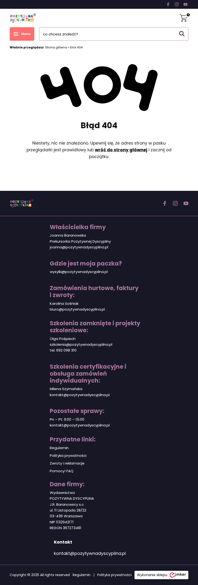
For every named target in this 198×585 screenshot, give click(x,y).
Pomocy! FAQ (61, 470)
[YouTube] (185, 4)
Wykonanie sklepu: (152, 574)
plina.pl (98, 309)
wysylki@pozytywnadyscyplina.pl (79, 271)
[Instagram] (177, 4)
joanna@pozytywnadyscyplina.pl (79, 247)
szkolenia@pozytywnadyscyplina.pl (81, 344)
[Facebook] (168, 4)
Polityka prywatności (68, 455)
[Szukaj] (181, 33)
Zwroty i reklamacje (67, 463)
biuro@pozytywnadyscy (71, 309)
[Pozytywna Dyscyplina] (23, 18)
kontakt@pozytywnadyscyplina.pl (80, 394)
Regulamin (59, 447)
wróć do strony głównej (121, 150)
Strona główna (56, 47)
